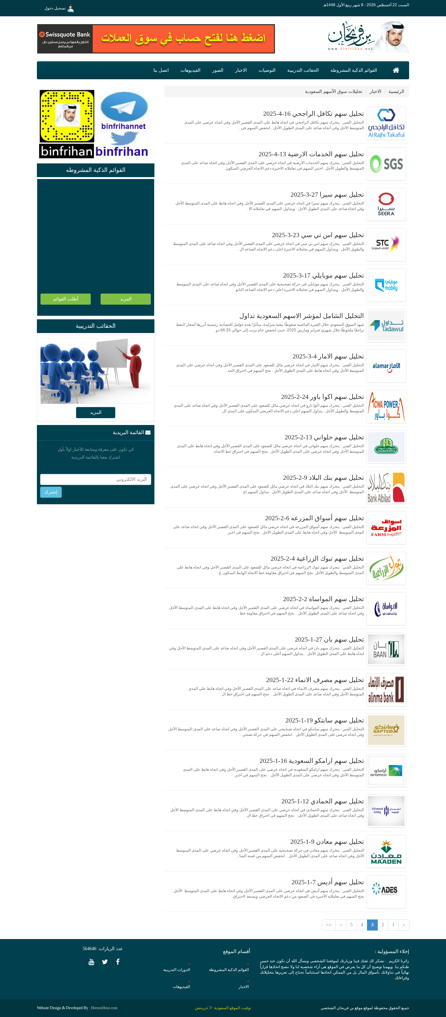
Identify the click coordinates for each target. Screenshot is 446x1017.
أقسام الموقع (236, 951)
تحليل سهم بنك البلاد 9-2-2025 (323, 477)
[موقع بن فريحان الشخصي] (366, 36)
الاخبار (241, 70)
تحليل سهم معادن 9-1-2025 (327, 841)
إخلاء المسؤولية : (392, 951)
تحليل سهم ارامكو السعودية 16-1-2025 (312, 760)
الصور (217, 70)
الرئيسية (396, 91)
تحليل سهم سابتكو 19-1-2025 (324, 720)
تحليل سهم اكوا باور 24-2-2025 (322, 396)
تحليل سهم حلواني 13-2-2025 (324, 437)
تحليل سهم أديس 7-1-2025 (328, 882)
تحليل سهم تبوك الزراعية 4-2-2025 (317, 558)
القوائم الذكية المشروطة (353, 70)
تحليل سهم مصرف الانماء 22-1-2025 (315, 679)
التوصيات (267, 70)
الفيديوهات (190, 70)
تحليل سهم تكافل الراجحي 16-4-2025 (313, 113)
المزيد (126, 298)
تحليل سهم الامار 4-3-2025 (328, 356)
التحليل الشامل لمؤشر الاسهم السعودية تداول (301, 315)
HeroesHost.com (104, 1008)
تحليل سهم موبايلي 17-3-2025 (323, 275)
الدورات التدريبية (176, 969)
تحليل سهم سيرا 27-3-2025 (327, 194)
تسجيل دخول (55, 8)
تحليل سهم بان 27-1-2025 (329, 639)
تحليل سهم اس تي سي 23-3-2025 (318, 234)
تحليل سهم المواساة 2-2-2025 (323, 598)
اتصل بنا (161, 70)
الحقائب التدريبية (303, 70)
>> (328, 924)
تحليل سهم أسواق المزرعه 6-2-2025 (314, 518)
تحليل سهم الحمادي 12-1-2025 (322, 801)
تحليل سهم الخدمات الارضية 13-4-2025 (311, 154)
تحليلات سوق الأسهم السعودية (333, 91)
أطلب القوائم (65, 298)
